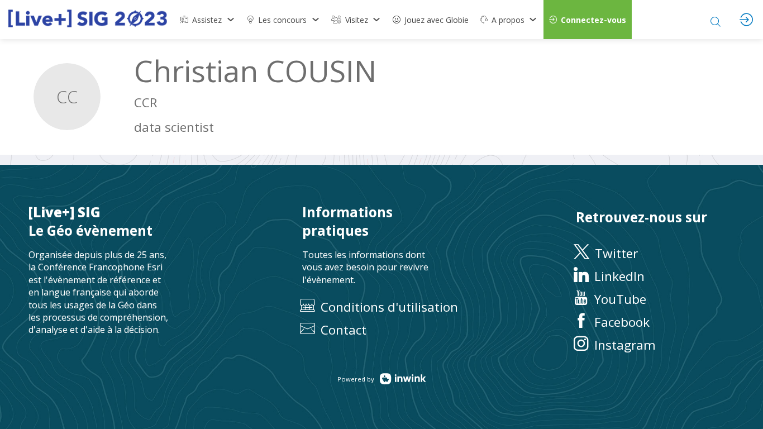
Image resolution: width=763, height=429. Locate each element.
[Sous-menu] (230, 19)
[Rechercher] (715, 19)
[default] (430, 19)
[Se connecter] (746, 19)
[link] (208, 19)
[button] (587, 19)
